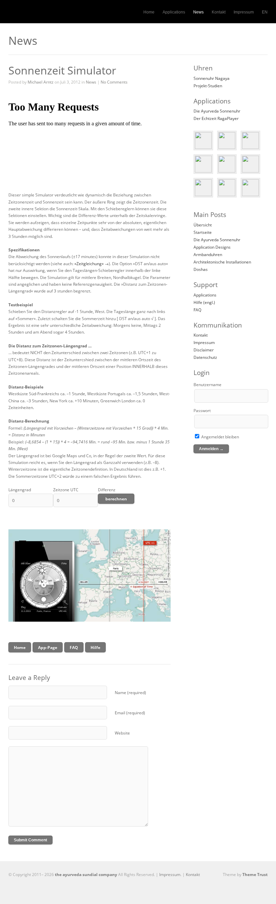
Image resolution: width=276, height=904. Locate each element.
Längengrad (19, 490)
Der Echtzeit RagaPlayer (216, 118)
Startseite (203, 232)
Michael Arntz (41, 82)
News (198, 12)
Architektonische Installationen (222, 262)
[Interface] (250, 140)
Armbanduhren (208, 254)
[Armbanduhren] (250, 164)
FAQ (74, 647)
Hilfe (95, 647)
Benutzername (207, 384)
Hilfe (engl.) (204, 302)
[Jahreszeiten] (250, 187)
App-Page (47, 647)
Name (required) (130, 692)
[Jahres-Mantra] (226, 164)
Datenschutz (205, 357)
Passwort (202, 410)
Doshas (201, 269)
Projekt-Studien (208, 86)
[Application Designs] (226, 140)
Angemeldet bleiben (219, 437)
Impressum (244, 12)
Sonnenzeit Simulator (62, 70)
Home (148, 12)
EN (265, 12)
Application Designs (212, 247)
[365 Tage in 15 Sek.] (226, 187)
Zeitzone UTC (65, 490)
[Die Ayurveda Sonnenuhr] (203, 140)
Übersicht (203, 225)
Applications (174, 12)
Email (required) (130, 713)
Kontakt (219, 12)
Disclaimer (204, 350)
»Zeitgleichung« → (91, 264)
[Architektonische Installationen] (203, 187)
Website (122, 733)
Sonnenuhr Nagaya (212, 78)
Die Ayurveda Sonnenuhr (217, 111)
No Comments (114, 82)
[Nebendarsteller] (203, 164)
